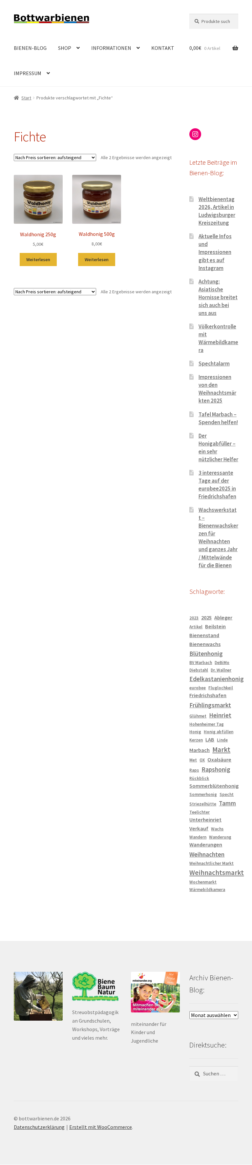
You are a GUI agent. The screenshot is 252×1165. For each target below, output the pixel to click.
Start (26, 98)
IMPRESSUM (27, 73)
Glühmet (197, 716)
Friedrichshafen (207, 695)
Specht (227, 794)
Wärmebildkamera (207, 889)
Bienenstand (204, 635)
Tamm (227, 803)
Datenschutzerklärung (39, 1127)
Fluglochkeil (220, 688)
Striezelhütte (202, 804)
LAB (209, 739)
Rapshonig (215, 769)
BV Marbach (200, 662)
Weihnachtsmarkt (216, 872)
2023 (194, 618)
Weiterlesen (38, 259)
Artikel (195, 627)
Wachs (217, 829)
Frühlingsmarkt (210, 705)
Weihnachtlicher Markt (211, 863)
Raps (194, 770)
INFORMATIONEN (111, 48)
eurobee (197, 688)
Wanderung (220, 837)
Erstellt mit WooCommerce (100, 1127)
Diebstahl (198, 670)
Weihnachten (206, 854)
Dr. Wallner (221, 670)
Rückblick (199, 778)
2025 (206, 617)
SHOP (64, 48)
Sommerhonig (203, 794)
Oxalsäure (219, 759)
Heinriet (220, 715)
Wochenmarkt (203, 882)
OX (202, 760)
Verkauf (198, 828)
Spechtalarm (214, 363)
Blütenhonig (206, 653)
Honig (195, 732)
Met (193, 760)
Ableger (223, 617)
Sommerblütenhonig (214, 785)
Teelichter (199, 812)
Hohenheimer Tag (206, 724)
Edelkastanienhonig (216, 679)
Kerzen (196, 740)
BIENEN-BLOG (30, 48)
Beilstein (215, 626)
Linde (222, 740)
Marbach (199, 750)
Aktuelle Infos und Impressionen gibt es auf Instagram (215, 252)
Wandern (197, 837)
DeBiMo (222, 662)
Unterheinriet (205, 819)
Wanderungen (205, 844)
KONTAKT (162, 48)
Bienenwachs (204, 644)
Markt (221, 749)
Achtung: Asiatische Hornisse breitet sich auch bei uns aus (218, 297)
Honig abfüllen (218, 732)
